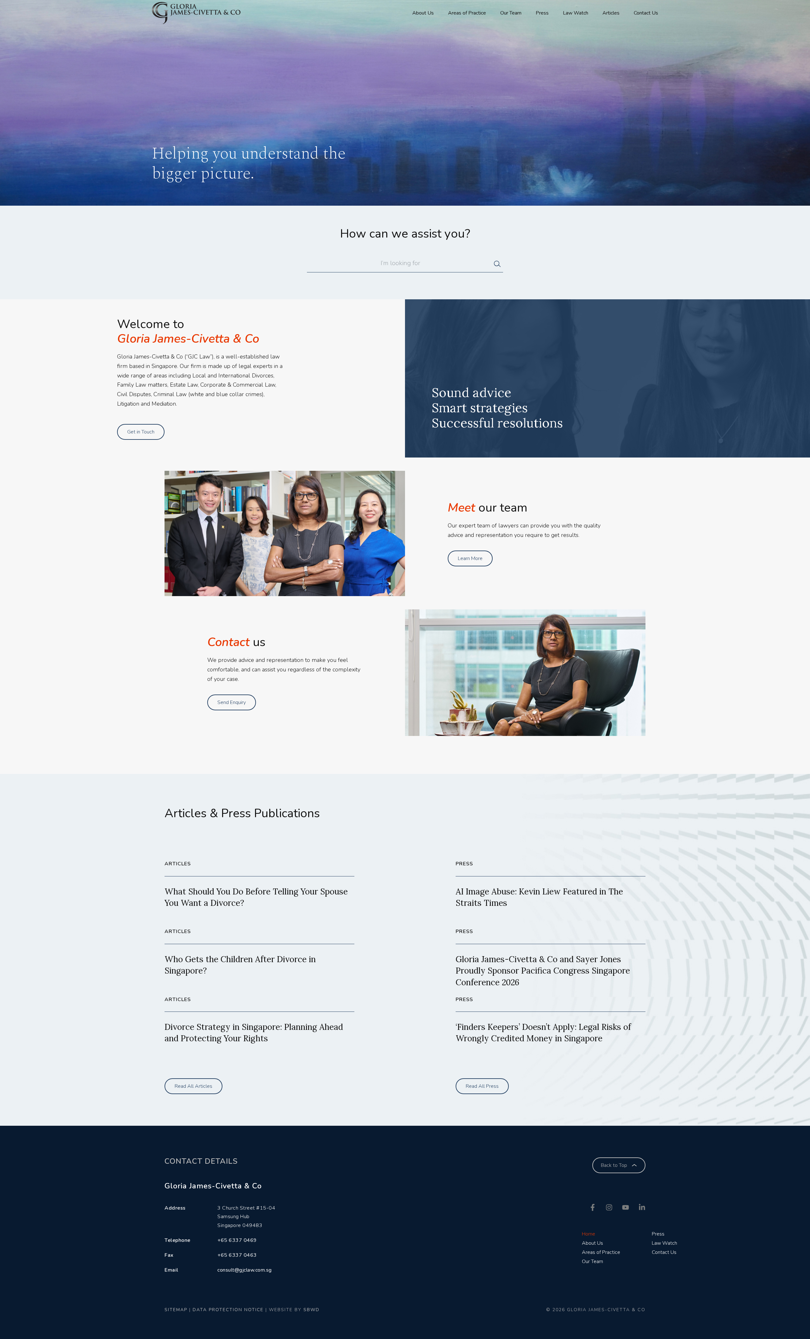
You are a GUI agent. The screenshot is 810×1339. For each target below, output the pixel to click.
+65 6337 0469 (237, 1240)
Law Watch (575, 12)
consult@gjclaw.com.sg (244, 1270)
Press (542, 12)
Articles (611, 12)
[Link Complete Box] (259, 893)
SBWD (311, 1310)
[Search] (498, 265)
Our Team (510, 12)
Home (588, 1233)
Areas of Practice (467, 12)
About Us (423, 12)
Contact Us (646, 12)
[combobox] (400, 265)
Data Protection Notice (228, 1310)
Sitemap (176, 1310)
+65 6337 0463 (237, 1255)
